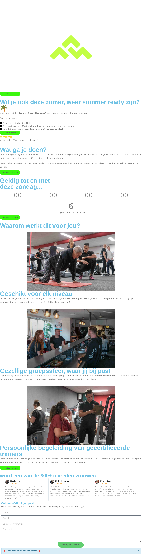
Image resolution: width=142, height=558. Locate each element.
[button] (2, 489)
